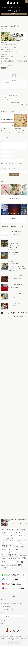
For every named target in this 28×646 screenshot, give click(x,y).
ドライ (21, 546)
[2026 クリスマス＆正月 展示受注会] (4, 278)
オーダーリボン (12, 540)
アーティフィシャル (13, 532)
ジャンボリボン (19, 543)
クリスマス (4, 543)
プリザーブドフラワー (9, 555)
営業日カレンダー (6, 558)
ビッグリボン (4, 552)
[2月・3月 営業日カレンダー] (7, 120)
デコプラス (6, 546)
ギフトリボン (24, 540)
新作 (7, 562)
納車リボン (4, 565)
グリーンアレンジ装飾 (13, 263)
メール (3, 153)
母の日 (15, 562)
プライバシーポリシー (5, 620)
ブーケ (10, 552)
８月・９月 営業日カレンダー (15, 231)
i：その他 (17, 243)
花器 (9, 565)
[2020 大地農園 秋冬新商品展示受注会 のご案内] (4, 522)
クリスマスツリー (12, 240)
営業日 (24, 555)
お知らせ (22, 529)
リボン (21, 555)
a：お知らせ (3, 67)
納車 (24, 562)
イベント (16, 538)
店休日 (3, 562)
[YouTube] (17, 86)
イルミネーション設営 (13, 252)
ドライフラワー (7, 549)
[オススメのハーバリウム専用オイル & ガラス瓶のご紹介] (4, 296)
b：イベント (12, 278)
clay (2, 529)
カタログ (19, 540)
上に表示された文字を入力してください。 (9, 168)
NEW (6, 529)
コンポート (11, 543)
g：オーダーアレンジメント (15, 266)
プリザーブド (15, 552)
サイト (2, 157)
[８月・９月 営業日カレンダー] (4, 234)
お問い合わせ (3, 623)
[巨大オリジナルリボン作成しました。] (4, 287)
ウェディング (4, 540)
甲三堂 (20, 562)
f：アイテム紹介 (13, 297)
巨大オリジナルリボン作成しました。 (16, 284)
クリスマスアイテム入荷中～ (14, 303)
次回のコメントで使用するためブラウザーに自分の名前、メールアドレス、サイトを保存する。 (14, 164)
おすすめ (11, 529)
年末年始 (19, 558)
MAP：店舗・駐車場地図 (8, 609)
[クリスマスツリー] (4, 243)
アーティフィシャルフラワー (13, 535)
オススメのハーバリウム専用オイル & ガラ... (17, 294)
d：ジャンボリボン (13, 287)
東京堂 (11, 562)
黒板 (9, 568)
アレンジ (3, 532)
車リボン (14, 565)
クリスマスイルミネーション (14, 245)
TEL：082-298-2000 (7, 606)
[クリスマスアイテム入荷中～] (4, 306)
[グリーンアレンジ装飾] (4, 266)
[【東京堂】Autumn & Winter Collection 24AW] (20, 120)
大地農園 (14, 558)
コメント (3, 141)
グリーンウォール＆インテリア (19, 268)
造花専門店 (4, 568)
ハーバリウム (18, 549)
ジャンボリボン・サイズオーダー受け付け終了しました (17, 313)
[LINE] (13, 86)
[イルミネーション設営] (4, 255)
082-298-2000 (14, 13)
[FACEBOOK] (15, 86)
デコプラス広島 (15, 546)
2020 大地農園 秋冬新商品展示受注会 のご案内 (17, 520)
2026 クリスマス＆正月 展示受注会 (15, 275)
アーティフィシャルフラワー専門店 (7, 538)
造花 (19, 565)
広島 (24, 558)
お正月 (17, 529)
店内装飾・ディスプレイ (13, 247)
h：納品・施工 (12, 243)
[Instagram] (11, 86)
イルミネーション (23, 538)
